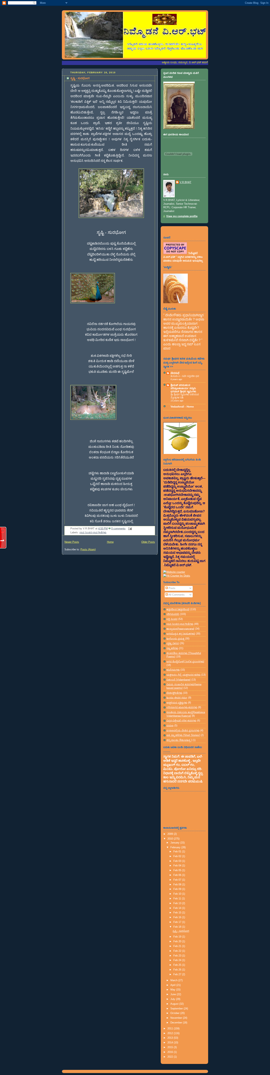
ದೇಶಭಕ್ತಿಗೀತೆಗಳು (174, 693)
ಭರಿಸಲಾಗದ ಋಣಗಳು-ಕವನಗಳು (181, 707)
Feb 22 (177, 951)
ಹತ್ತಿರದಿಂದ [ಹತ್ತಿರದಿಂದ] (177, 609)
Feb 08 (177, 884)
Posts (171, 588)
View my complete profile (181, 216)
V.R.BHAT (185, 182)
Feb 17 (177, 922)
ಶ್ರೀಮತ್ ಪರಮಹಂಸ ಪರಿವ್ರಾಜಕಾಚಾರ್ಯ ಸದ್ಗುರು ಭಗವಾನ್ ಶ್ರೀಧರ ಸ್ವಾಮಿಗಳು (183, 388)
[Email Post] (129, 528)
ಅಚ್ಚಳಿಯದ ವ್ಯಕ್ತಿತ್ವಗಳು (176, 702)
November (176, 1018)
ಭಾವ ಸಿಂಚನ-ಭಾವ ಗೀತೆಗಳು (92, 532)
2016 (170, 1052)
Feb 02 (177, 856)
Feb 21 (177, 946)
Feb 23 (177, 955)
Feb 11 (177, 898)
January (175, 842)
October (175, 1013)
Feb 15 (177, 912)
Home (110, 542)
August (174, 1004)
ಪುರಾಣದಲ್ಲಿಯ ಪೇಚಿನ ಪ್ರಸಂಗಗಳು (182, 730)
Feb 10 (177, 893)
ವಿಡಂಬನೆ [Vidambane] (178, 679)
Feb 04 (177, 865)
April (173, 985)
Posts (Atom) (88, 549)
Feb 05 (177, 870)
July (173, 999)
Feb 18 (177, 926)
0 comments (118, 528)
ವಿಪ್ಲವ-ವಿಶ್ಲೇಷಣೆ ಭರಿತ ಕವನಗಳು (181, 720)
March (174, 980)
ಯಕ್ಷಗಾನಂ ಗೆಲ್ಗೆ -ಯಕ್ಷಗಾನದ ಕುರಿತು (183, 674)
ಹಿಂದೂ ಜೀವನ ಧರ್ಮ (176, 697)
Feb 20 (177, 941)
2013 (170, 1037)
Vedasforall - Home (182, 406)
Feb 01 (177, 851)
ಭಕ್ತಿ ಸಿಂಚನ (171, 619)
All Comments (176, 594)
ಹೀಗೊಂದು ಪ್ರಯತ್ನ (175, 638)
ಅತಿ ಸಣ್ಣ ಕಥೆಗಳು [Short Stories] (183, 735)
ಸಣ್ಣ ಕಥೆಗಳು (172, 648)
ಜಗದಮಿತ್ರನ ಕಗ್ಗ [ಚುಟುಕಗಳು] (180, 633)
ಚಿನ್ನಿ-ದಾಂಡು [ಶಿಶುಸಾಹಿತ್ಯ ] (179, 740)
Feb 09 (177, 889)
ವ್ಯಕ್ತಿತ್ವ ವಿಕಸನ (172, 643)
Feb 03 (177, 861)
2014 (170, 1042)
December (176, 1022)
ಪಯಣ (170, 725)
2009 (170, 834)
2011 (170, 1028)
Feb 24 (177, 960)
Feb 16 (177, 917)
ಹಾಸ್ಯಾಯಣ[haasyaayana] (180, 628)
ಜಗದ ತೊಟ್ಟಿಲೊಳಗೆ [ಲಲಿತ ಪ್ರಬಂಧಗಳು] (185, 661)
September (177, 1008)
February (175, 847)
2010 (170, 838)
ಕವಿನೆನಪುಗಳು (173, 669)
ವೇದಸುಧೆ (175, 373)
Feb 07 (177, 879)
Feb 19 (177, 936)
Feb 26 (177, 969)
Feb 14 (177, 908)
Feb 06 (177, 875)
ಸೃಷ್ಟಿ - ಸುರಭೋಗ (80, 78)
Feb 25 (177, 965)
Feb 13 (177, 903)
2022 (170, 1056)
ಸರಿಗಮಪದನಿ (172, 614)
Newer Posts (71, 542)
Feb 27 (177, 974)
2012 (170, 1033)
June (173, 994)
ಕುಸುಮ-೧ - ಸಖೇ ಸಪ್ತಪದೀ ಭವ (185, 376)
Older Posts (148, 542)
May (173, 989)
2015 (170, 1047)
